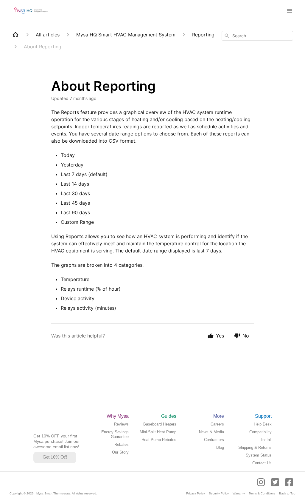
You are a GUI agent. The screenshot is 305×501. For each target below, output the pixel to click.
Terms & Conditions (262, 493)
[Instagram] (263, 485)
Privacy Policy (195, 493)
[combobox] (257, 36)
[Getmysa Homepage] (47, 430)
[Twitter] (276, 485)
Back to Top (287, 493)
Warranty (239, 493)
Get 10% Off (55, 457)
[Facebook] (289, 485)
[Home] (15, 34)
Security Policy (219, 493)
